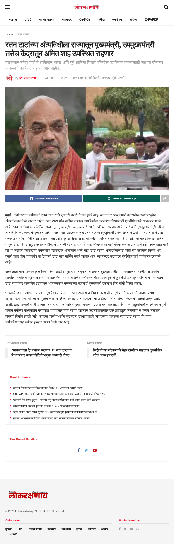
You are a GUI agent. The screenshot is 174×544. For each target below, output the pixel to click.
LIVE (27, 19)
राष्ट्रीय (122, 77)
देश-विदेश (84, 19)
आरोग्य (133, 19)
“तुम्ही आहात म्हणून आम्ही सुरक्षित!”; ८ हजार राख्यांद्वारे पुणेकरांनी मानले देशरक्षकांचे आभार (55, 412)
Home (9, 34)
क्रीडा (101, 19)
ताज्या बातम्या (46, 19)
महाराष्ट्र (67, 19)
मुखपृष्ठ (13, 19)
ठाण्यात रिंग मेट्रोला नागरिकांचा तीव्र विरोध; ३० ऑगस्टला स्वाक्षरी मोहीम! (48, 388)
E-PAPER (151, 19)
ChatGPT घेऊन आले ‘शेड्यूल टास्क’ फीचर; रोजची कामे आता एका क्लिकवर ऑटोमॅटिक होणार (59, 393)
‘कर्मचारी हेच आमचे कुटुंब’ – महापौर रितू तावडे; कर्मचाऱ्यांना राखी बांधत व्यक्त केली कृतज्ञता (56, 400)
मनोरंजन (117, 19)
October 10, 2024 (56, 77)
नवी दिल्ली (93, 77)
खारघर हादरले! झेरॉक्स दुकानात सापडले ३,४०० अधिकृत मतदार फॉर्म (46, 406)
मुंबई (114, 77)
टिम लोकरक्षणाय (27, 77)
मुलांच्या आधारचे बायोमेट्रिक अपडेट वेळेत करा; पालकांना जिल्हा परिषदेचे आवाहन (51, 418)
